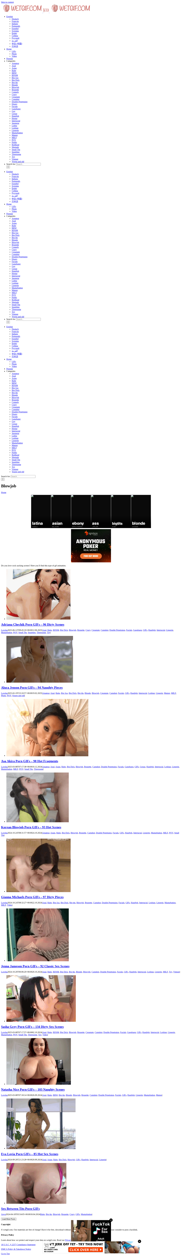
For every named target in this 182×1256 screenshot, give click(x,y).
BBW (14, 73)
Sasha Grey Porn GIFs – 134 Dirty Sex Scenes (32, 1026)
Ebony (14, 104)
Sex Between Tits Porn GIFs (20, 1208)
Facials (15, 106)
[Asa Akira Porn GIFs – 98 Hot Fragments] (47, 755)
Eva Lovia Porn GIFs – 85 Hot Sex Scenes (29, 1154)
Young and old (18, 161)
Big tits (15, 82)
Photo (3, 695)
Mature (15, 135)
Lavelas (4, 630)
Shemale (15, 147)
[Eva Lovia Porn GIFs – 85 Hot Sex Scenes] (41, 1148)
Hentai (14, 118)
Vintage (15, 159)
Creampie (16, 97)
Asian (14, 68)
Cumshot (15, 99)
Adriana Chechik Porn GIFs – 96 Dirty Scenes (32, 624)
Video (9, 905)
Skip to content (7, 2)
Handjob (15, 116)
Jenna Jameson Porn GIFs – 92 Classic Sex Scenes (35, 966)
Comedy (15, 92)
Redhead (15, 145)
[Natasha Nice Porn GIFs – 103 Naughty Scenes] (38, 1084)
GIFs (145, 630)
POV (14, 140)
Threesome (16, 154)
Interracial (16, 121)
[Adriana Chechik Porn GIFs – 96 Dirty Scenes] (38, 619)
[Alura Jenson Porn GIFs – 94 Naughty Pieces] (39, 682)
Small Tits (16, 149)
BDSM (15, 75)
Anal (14, 66)
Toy (13, 157)
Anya (3, 1214)
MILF (14, 137)
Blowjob (15, 87)
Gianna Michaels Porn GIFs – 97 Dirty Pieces (32, 897)
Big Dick (15, 80)
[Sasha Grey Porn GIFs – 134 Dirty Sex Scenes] (41, 1021)
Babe (14, 70)
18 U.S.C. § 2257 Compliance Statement (18, 1244)
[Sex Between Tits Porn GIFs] (36, 1203)
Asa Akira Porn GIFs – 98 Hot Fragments (29, 761)
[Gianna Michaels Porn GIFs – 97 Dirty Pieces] (38, 891)
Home (3, 492)
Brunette (15, 90)
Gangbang (16, 109)
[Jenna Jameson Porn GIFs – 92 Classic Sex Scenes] (37, 960)
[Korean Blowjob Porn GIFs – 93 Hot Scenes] (37, 821)
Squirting (15, 152)
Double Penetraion (19, 102)
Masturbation (17, 133)
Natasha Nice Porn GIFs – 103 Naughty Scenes (33, 1089)
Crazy (14, 94)
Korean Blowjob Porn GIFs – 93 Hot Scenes (31, 827)
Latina (14, 125)
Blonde (15, 85)
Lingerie (15, 130)
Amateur (15, 63)
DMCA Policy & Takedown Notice (16, 1249)
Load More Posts (8, 1219)
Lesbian (15, 128)
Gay (13, 111)
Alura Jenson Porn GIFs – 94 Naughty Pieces (32, 687)
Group (14, 114)
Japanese (15, 123)
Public (14, 142)
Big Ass (15, 78)
